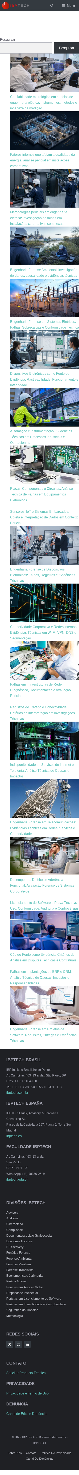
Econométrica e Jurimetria (24, 1275)
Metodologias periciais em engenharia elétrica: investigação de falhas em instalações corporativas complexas (38, 217)
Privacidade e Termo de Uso (27, 1393)
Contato (31, 1453)
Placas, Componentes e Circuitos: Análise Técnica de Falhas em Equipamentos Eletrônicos (41, 494)
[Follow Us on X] (9, 1344)
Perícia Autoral (16, 1281)
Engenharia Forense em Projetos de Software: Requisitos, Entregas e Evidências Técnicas (43, 1034)
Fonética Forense (18, 1252)
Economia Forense (19, 1241)
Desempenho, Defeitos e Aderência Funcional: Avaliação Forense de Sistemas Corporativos (42, 885)
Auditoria (12, 1218)
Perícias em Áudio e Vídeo (24, 1287)
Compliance (14, 1230)
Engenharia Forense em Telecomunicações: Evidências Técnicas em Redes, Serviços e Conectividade (43, 827)
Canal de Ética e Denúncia (26, 1414)
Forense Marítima (18, 1264)
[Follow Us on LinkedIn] (27, 1344)
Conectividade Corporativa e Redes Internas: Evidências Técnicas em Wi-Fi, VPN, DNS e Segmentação (43, 632)
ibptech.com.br (17, 1092)
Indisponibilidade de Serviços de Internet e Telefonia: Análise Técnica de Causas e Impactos (42, 770)
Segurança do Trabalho (22, 1310)
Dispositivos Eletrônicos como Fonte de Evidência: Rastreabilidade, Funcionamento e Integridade (44, 379)
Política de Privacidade (56, 1453)
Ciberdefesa (14, 1224)
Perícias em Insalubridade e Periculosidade (36, 1304)
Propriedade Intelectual (22, 1293)
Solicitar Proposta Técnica (26, 1373)
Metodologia (14, 1316)
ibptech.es (14, 1136)
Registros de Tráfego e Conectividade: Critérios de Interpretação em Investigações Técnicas (42, 712)
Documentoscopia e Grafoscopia (29, 1235)
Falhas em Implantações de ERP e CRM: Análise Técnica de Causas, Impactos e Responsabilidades (41, 977)
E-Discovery (15, 1247)
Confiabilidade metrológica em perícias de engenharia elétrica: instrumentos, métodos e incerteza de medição (43, 102)
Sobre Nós (15, 1453)
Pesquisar (7, 39)
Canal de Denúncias (39, 1458)
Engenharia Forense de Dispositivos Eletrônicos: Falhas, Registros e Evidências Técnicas (42, 575)
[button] (52, 5)
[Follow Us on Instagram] (18, 1344)
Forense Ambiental (19, 1258)
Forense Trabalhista (19, 1270)
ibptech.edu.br (17, 1179)
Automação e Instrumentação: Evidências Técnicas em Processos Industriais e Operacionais (41, 436)
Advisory (12, 1212)
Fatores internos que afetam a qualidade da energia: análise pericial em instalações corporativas (42, 160)
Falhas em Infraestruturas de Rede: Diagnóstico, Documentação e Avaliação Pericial (40, 690)
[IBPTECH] (15, 5)
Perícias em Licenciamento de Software (33, 1298)
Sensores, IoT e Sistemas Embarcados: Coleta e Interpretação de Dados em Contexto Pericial (44, 517)
